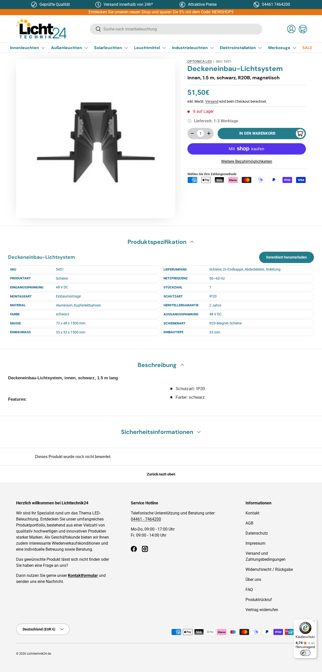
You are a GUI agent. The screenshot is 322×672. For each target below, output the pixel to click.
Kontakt (252, 513)
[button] (302, 28)
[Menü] (314, 622)
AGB (249, 523)
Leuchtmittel (147, 47)
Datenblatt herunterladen (286, 257)
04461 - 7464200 (146, 519)
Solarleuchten (108, 47)
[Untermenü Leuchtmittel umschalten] (164, 48)
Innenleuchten (24, 47)
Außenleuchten (66, 47)
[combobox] (176, 29)
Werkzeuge (279, 47)
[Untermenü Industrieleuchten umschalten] (212, 48)
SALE (307, 47)
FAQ (249, 589)
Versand (211, 101)
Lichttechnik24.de (39, 653)
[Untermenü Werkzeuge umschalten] (294, 48)
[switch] (305, 653)
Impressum (255, 543)
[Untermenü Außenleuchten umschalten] (86, 48)
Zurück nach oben (161, 474)
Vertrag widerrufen (262, 609)
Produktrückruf (259, 599)
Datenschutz (257, 533)
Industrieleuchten (190, 47)
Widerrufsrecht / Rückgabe (269, 569)
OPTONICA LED (199, 61)
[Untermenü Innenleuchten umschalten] (43, 48)
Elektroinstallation (238, 47)
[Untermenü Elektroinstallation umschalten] (260, 48)
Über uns (253, 579)
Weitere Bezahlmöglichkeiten (246, 161)
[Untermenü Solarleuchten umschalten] (126, 48)
